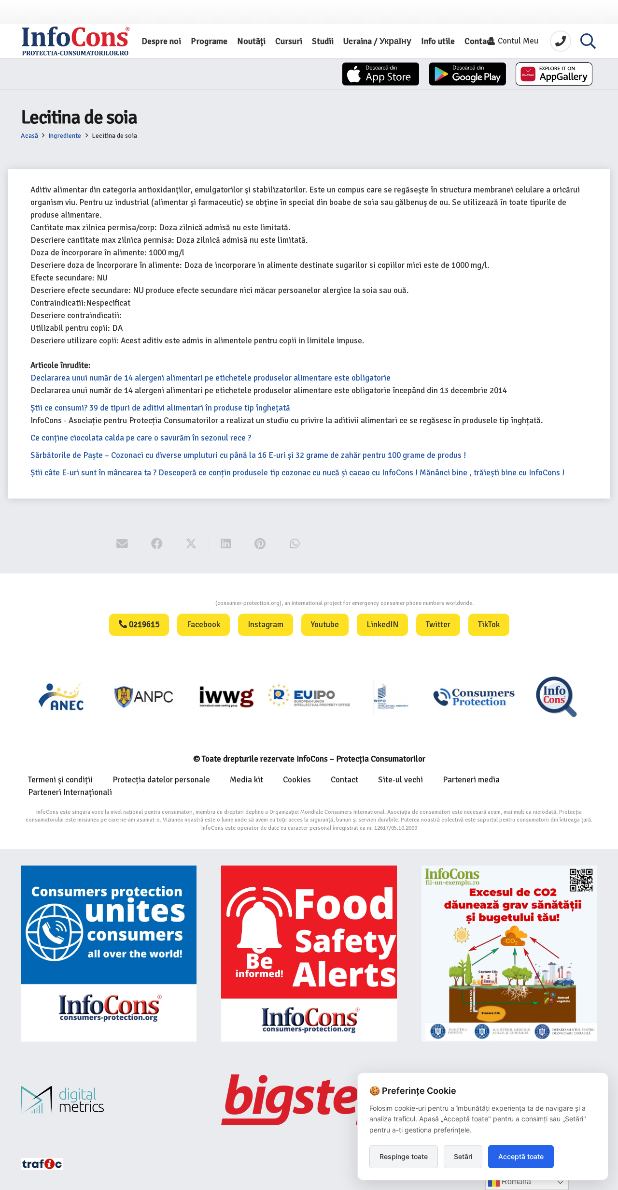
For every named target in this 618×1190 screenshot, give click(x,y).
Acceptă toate (521, 1156)
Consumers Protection (179, 603)
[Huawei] (554, 74)
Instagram (265, 624)
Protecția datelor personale (161, 780)
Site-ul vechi (400, 780)
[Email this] (122, 544)
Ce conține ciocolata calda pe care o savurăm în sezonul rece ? (140, 438)
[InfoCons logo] (76, 41)
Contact (344, 780)
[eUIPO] (226, 696)
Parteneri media (471, 780)
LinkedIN (382, 624)
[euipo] (144, 696)
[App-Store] (380, 74)
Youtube (325, 624)
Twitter (438, 624)
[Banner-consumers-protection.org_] (109, 954)
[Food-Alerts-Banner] (309, 954)
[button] (588, 41)
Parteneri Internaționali (70, 792)
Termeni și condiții (60, 780)
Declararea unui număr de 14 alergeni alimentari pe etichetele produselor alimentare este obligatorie (210, 378)
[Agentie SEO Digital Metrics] (109, 1100)
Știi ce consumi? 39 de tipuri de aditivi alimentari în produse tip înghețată (160, 408)
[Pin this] (260, 544)
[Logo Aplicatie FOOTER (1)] (474, 696)
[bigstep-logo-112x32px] (309, 1099)
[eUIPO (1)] (391, 696)
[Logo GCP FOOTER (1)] (556, 696)
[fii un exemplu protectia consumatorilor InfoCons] (509, 954)
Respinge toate (403, 1156)
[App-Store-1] (467, 74)
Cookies (297, 780)
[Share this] (157, 544)
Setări (463, 1156)
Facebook (203, 624)
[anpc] (62, 696)
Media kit (246, 780)
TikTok (489, 624)
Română (515, 1181)
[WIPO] (309, 697)
